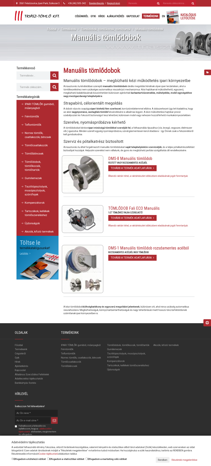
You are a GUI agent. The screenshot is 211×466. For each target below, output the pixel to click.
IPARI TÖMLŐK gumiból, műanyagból (39, 106)
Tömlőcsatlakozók (36, 145)
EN (163, 16)
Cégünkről (81, 16)
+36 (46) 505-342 (77, 3)
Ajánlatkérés (115, 16)
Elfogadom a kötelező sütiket (30, 459)
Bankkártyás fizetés (25, 382)
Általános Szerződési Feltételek (32, 374)
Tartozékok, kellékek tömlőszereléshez (37, 213)
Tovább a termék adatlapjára (131, 168)
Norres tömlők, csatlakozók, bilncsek (38, 135)
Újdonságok (32, 223)
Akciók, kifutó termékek (39, 231)
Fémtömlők (32, 116)
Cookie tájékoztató (48, 453)
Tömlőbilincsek (34, 153)
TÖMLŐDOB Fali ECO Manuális (134, 208)
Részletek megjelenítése (184, 460)
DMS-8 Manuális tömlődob (130, 158)
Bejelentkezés (96, 3)
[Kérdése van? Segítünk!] (207, 322)
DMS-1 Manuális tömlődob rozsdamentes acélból (148, 248)
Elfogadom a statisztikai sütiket (66, 459)
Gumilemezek (33, 178)
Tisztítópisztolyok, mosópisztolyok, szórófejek (36, 190)
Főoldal (51, 29)
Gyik (93, 16)
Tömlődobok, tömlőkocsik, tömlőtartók (106, 29)
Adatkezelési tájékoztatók (29, 378)
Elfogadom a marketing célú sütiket (107, 459)
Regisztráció (113, 3)
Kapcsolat (133, 16)
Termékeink (150, 16)
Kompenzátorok (35, 202)
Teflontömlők (33, 124)
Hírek (101, 16)
